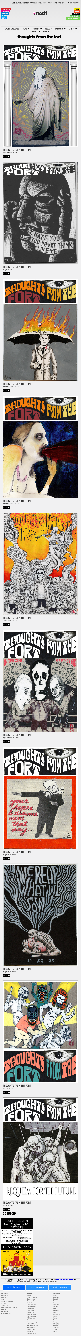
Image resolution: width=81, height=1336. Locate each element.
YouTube (76, 3)
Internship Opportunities (9, 1307)
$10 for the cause (37, 1287)
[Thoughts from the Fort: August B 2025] (40, 849)
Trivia (55, 1329)
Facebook (66, 2)
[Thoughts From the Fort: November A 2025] (40, 498)
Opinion (5, 13)
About (3, 1299)
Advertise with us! (7, 1301)
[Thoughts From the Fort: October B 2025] (40, 615)
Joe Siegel (30, 1308)
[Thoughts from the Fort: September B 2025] (40, 732)
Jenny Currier (31, 1306)
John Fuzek (30, 1310)
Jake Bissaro (31, 1305)
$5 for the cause (14, 1287)
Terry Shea (30, 1331)
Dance (55, 1303)
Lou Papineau (31, 1314)
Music (4, 16)
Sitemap (4, 1309)
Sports (55, 1325)
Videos (47, 29)
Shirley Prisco (31, 1327)
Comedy (56, 1299)
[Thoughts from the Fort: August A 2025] (40, 966)
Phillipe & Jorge (32, 1322)
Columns (35, 29)
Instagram (71, 2)
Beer (77, 11)
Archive (61, 3)
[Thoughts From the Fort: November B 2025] (40, 381)
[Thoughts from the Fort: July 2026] (40, 264)
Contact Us (5, 1305)
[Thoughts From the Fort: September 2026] (40, 147)
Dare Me (56, 1305)
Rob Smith (30, 1324)
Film (54, 1308)
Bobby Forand (31, 1299)
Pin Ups (55, 1322)
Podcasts (59, 29)
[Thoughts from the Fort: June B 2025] (40, 1199)
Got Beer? (56, 1314)
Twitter (68, 2)
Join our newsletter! (20, 3)
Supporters (5, 1311)
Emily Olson (31, 1303)
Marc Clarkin (31, 1316)
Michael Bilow (31, 1333)
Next (13, 1213)
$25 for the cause (60, 1287)
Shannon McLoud (32, 1325)
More (45, 31)
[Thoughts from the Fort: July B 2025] (40, 1082)
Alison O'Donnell (32, 1297)
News (4, 18)
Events (71, 29)
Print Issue (52, 3)
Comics (35, 31)
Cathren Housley (32, 1301)
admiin (29, 1295)
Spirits (76, 14)
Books (55, 1295)
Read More (6, 157)
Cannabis (75, 16)
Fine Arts (5, 9)
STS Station (31, 1329)
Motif (40, 13)
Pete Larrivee (31, 1320)
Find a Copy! (42, 3)
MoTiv (55, 1331)
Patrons (33, 3)
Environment (73, 18)
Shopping (56, 1324)
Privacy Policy (6, 1313)
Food (77, 9)
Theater (5, 11)
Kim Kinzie (30, 1312)
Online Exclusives (12, 29)
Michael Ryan (31, 1318)
